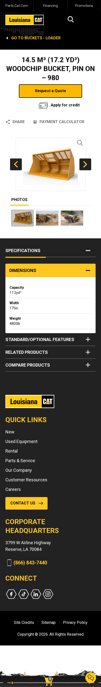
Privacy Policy (75, 622)
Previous (16, 164)
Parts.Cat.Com (16, 6)
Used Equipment (21, 441)
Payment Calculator (61, 121)
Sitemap (48, 622)
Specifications (22, 250)
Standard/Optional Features (39, 339)
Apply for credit (65, 105)
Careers (13, 489)
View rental (24, 103)
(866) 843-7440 (30, 563)
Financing (50, 6)
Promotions (84, 6)
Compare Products (27, 365)
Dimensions (22, 270)
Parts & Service (20, 460)
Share (18, 121)
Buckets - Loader (43, 38)
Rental (11, 451)
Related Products (26, 352)
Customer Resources (26, 479)
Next (85, 164)
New (9, 431)
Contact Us (22, 503)
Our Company (18, 470)
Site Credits (24, 622)
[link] (49, 672)
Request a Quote (50, 90)
